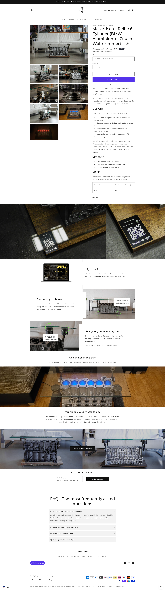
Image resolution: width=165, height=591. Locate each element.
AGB (68, 556)
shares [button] (96, 197)
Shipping (95, 51)
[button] (32, 10)
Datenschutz (75, 556)
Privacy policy (110, 586)
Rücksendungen (102, 556)
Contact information (69, 586)
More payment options (113, 84)
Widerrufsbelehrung (88, 556)
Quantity (95, 63)
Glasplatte (96, 55)
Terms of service (100, 586)
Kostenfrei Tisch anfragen (82, 448)
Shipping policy (90, 586)
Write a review (98, 479)
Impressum (61, 556)
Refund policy (120, 586)
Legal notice (80, 586)
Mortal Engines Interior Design (43, 586)
